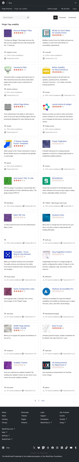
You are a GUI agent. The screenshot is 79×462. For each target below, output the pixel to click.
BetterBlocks (57, 178)
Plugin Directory (7, 9)
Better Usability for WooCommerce (60, 68)
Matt (4, 432)
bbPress (6, 436)
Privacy (4, 423)
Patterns (24, 423)
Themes (24, 416)
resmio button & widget (61, 104)
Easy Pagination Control (61, 252)
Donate (63, 419)
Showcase (25, 412)
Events (62, 416)
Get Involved (64, 412)
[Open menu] (76, 3)
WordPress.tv (46, 423)
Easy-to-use (57, 326)
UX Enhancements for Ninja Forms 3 (59, 364)
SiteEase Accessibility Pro (62, 289)
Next (43, 400)
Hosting (4, 419)
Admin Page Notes (21, 104)
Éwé (8, 448)
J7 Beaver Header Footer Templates (21, 142)
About (4, 412)
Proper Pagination (59, 141)
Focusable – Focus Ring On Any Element (22, 253)
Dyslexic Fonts (58, 215)
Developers (44, 419)
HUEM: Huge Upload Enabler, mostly (22, 327)
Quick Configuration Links (24, 289)
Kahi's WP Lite (19, 215)
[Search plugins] (28, 17)
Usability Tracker (20, 363)
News (4, 416)
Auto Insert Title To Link (23, 178)
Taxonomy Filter (20, 67)
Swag (63, 423)
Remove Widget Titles (23, 31)
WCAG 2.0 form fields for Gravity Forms (61, 32)
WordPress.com (8, 429)
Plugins (23, 419)
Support (43, 416)
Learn (42, 412)
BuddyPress (7, 439)
